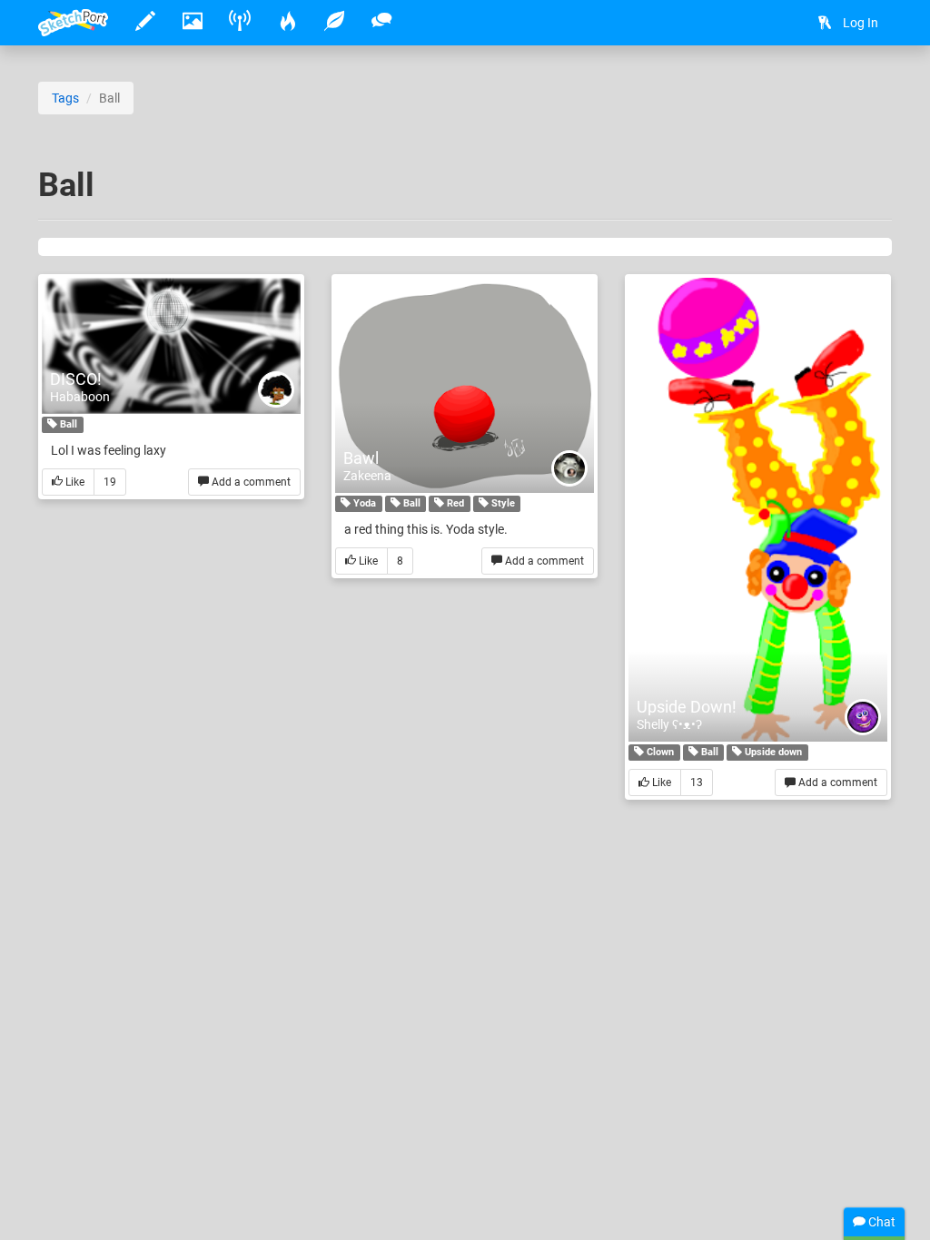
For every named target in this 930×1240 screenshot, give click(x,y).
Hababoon (80, 396)
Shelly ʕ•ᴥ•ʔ (669, 724)
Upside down (772, 752)
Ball (67, 424)
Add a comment (250, 482)
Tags (65, 98)
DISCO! (76, 379)
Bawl (361, 457)
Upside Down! (687, 706)
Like (73, 482)
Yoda (363, 503)
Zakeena (367, 475)
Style (502, 503)
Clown (659, 752)
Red (454, 503)
